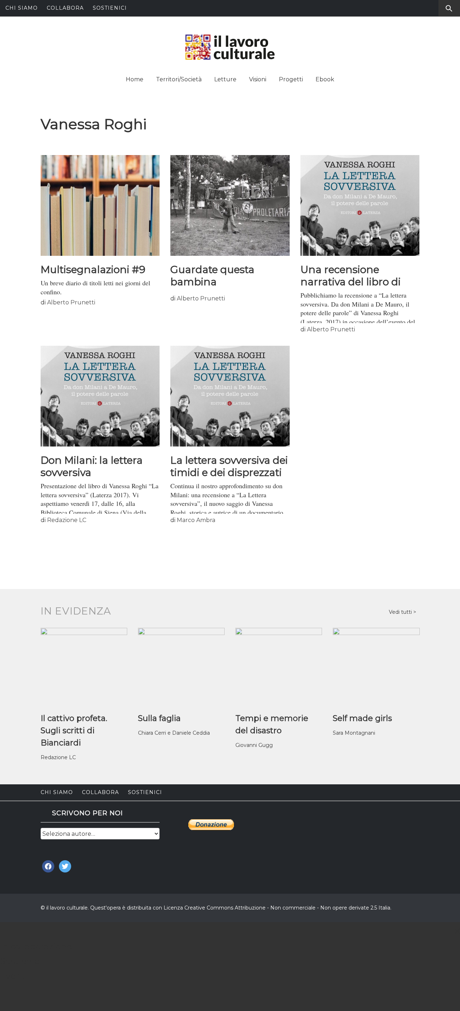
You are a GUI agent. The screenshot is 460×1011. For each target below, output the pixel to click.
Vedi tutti (401, 612)
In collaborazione (36, 946)
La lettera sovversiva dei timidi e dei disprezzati (229, 466)
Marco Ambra (196, 520)
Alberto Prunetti (71, 302)
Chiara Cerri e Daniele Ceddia (174, 733)
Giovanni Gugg (254, 745)
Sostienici (110, 8)
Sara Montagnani (354, 733)
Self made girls (362, 718)
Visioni (257, 79)
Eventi (13, 976)
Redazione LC (66, 520)
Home (134, 79)
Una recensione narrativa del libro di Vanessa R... (350, 281)
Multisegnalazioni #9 (93, 269)
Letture (225, 79)
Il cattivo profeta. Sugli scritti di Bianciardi (74, 730)
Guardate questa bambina (212, 275)
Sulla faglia (159, 718)
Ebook (325, 79)
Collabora (65, 8)
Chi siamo (21, 8)
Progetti (291, 79)
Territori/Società (179, 79)
